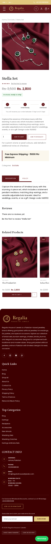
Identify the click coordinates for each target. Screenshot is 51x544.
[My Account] (41, 9)
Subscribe (41, 519)
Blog (4, 374)
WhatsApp (41, 538)
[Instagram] (10, 355)
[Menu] (4, 8)
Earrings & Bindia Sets (10, 443)
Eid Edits (15, 165)
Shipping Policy (8, 393)
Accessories (7, 427)
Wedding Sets (7, 435)
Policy (25, 178)
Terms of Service (8, 397)
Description (10, 178)
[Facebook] (4, 355)
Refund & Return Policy (11, 401)
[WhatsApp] (22, 355)
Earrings (5, 420)
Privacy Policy (7, 389)
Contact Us (6, 385)
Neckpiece (6, 423)
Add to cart (19, 137)
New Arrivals (7, 431)
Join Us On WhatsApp (12, 506)
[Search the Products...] (36, 9)
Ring (4, 416)
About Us (5, 381)
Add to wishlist (36, 137)
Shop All (5, 377)
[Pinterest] (16, 355)
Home (4, 370)
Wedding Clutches (9, 439)
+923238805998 (8, 501)
